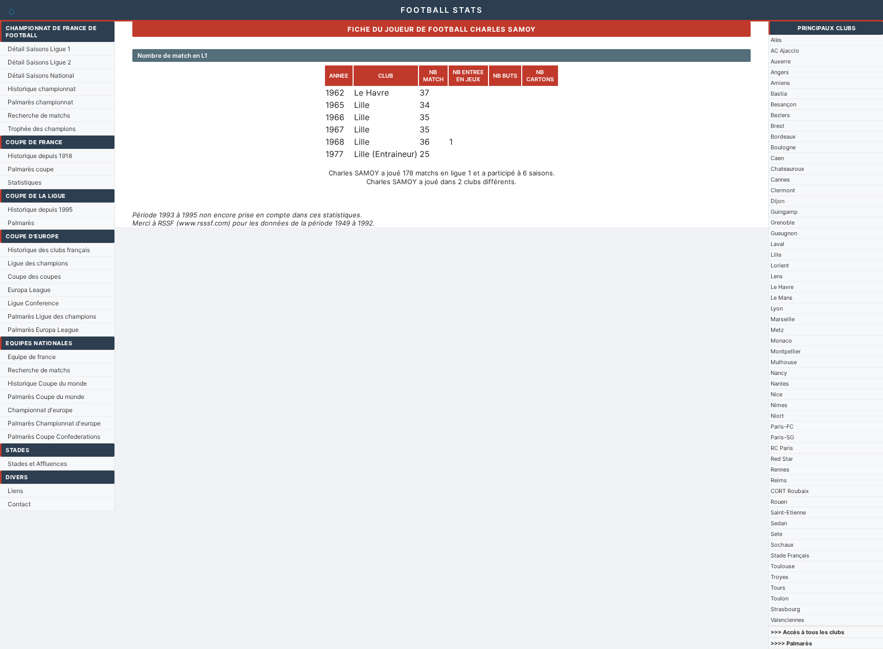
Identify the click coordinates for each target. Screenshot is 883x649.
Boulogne (783, 147)
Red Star (782, 458)
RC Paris (782, 448)
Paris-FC (782, 426)
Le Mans (782, 297)
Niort (777, 415)
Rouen (779, 501)
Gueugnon (784, 233)
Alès (776, 39)
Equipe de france (32, 357)
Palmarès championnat (40, 102)
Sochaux (782, 544)
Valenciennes (787, 619)
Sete (776, 534)
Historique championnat (42, 89)
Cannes (780, 179)
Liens (15, 491)
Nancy (779, 372)
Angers (780, 72)
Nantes (780, 383)
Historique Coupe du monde (47, 383)
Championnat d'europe (40, 410)
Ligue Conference (33, 303)
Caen (777, 158)
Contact (19, 504)
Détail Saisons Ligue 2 (39, 62)
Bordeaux (783, 136)
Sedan (779, 523)
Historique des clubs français (49, 250)
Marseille (783, 319)
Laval (777, 244)
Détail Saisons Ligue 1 (39, 49)
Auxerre (781, 61)
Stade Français (790, 555)
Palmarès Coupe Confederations (54, 436)
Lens (777, 276)
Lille (776, 254)
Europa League (29, 290)
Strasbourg (785, 609)
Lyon (777, 308)
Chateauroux (787, 168)
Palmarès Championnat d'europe (54, 423)
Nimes (779, 405)
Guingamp (784, 211)
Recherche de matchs (39, 115)
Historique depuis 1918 (40, 156)
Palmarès (21, 223)
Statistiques (24, 182)
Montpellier (786, 351)
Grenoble (783, 222)
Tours (778, 587)
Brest (777, 125)
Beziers (780, 115)
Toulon (779, 598)
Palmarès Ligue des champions (52, 316)
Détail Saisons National (41, 75)
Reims (779, 480)
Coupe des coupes (34, 276)
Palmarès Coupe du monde (46, 396)
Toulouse (783, 566)
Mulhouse (784, 362)
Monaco (781, 340)
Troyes (779, 576)
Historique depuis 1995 (40, 209)
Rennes (780, 469)
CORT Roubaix (790, 491)
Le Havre (782, 286)
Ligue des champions (38, 263)
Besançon (783, 104)
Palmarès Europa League (43, 329)
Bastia (779, 93)
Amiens (780, 82)
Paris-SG (782, 437)
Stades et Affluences (37, 463)
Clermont (783, 190)
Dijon (777, 201)
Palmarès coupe (31, 169)
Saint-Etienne (788, 512)
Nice (776, 394)
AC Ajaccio (785, 50)
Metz (777, 329)
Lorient (780, 265)
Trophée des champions (42, 128)
